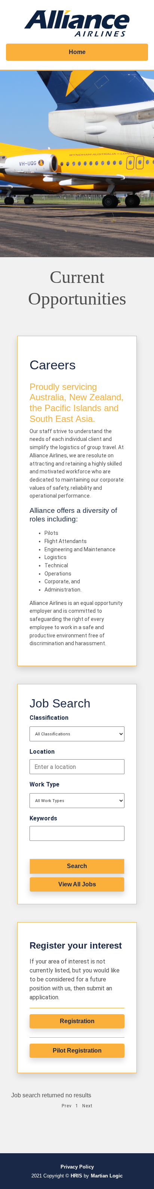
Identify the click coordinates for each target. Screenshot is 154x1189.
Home (77, 52)
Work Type (44, 784)
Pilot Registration (77, 1050)
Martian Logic (107, 1176)
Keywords (43, 818)
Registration (77, 1021)
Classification (49, 717)
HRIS (76, 1176)
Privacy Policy (77, 1167)
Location (42, 751)
